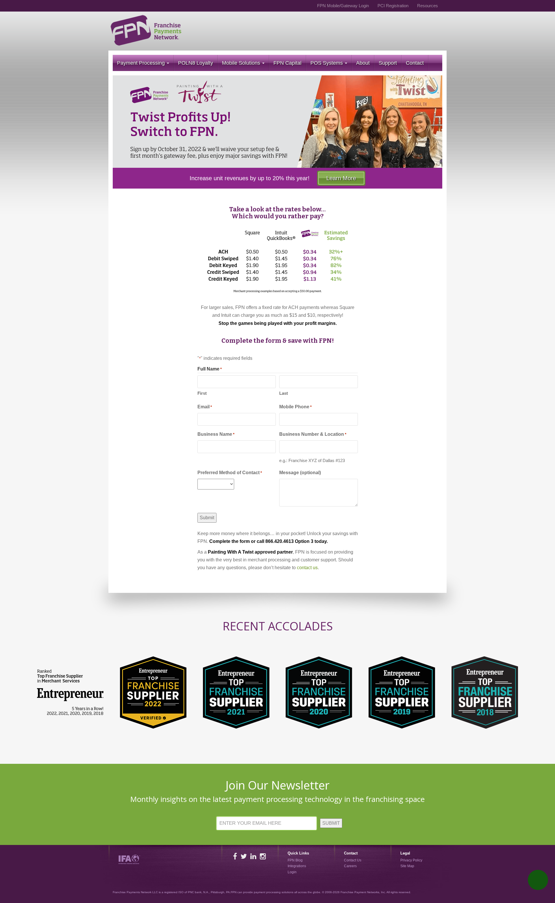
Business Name (215, 434)
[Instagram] (263, 856)
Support (388, 63)
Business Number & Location (312, 434)
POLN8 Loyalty (195, 63)
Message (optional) (300, 472)
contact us (307, 567)
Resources (427, 5)
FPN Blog (295, 860)
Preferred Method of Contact (229, 472)
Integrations (297, 866)
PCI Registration (393, 5)
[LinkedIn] (253, 856)
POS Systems (327, 63)
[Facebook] (235, 856)
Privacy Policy (411, 860)
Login (292, 872)
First (202, 393)
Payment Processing (141, 63)
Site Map (407, 866)
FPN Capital (287, 63)
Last (283, 393)
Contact (415, 63)
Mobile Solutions (242, 63)
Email (204, 406)
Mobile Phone (295, 406)
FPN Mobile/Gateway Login (343, 5)
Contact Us (352, 860)
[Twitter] (243, 856)
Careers (350, 866)
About (363, 63)
